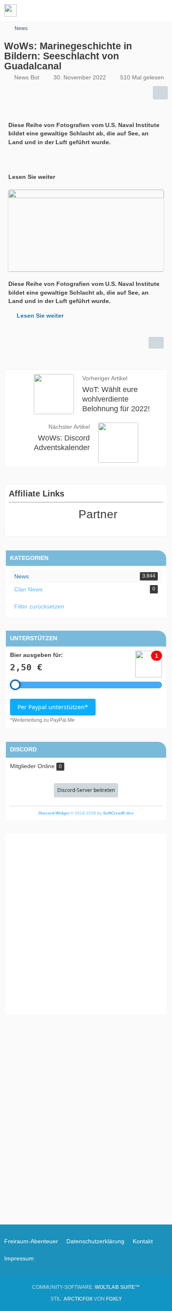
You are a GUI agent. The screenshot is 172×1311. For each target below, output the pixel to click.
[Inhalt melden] (156, 343)
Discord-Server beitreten (86, 790)
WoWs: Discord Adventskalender (62, 443)
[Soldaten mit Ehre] (10, 10)
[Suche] (119, 10)
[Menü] (161, 10)
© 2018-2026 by (86, 813)
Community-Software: (86, 1287)
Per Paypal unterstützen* (53, 707)
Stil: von (86, 1299)
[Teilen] (160, 92)
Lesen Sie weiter (40, 315)
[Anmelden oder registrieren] (140, 10)
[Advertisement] (86, 924)
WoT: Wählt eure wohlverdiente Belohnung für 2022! (116, 399)
